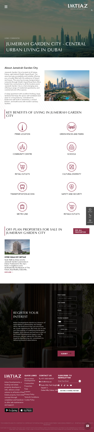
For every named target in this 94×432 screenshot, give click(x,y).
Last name (61, 302)
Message (61, 333)
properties (28, 386)
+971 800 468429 (47, 379)
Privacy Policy (29, 394)
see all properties (80, 231)
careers (27, 391)
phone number (63, 318)
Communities (29, 383)
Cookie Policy (29, 400)
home (7, 38)
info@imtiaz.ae (46, 382)
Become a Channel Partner (69, 390)
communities (15, 38)
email (60, 310)
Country (61, 326)
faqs (26, 389)
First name (62, 295)
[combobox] (60, 321)
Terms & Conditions (31, 397)
